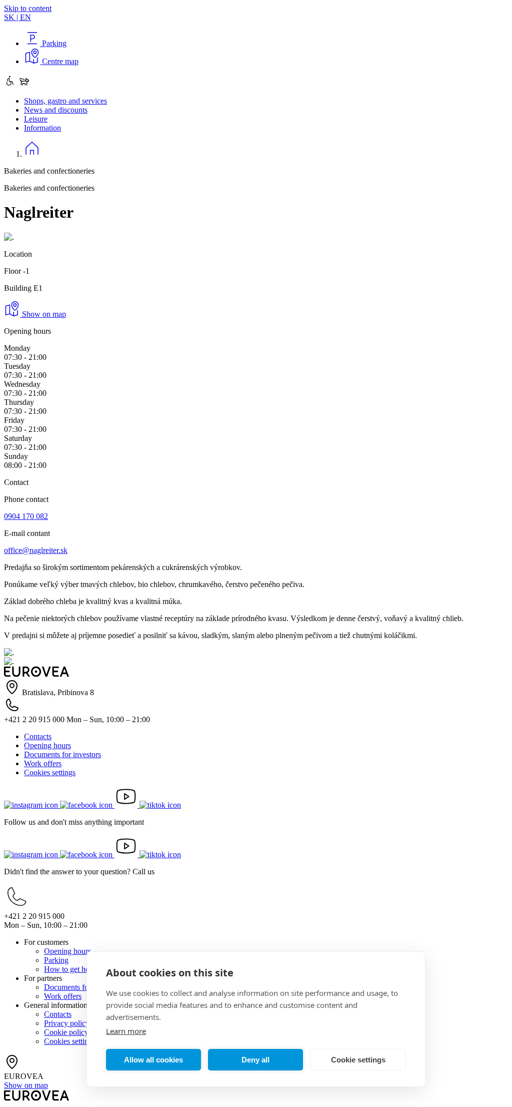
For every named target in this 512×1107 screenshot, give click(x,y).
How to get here (69, 969)
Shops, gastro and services (65, 101)
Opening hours (47, 745)
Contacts (38, 736)
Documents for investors (62, 754)
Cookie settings (358, 1059)
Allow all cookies (153, 1059)
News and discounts (56, 110)
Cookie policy (66, 1032)
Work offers (43, 763)
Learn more (126, 1031)
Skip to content (28, 8)
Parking (56, 960)
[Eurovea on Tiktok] (160, 805)
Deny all (256, 1059)
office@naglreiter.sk (36, 550)
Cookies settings (50, 772)
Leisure (36, 119)
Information (42, 128)
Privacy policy (67, 1023)
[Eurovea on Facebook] (87, 805)
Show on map (43, 314)
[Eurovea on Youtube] (127, 805)
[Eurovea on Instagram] (32, 805)
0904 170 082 (26, 516)
